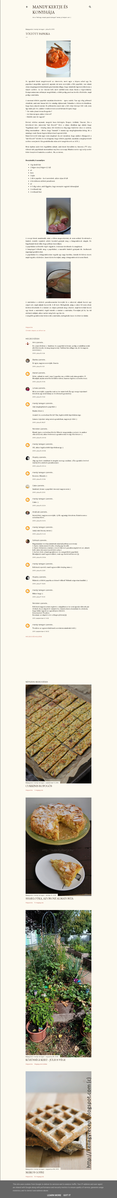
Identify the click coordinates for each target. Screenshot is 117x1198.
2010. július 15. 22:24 (39, 505)
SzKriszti (35, 540)
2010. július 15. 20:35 (39, 451)
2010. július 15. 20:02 (39, 437)
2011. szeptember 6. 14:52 (40, 618)
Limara (35, 388)
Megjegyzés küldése (34, 636)
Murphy (35, 457)
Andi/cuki (36, 512)
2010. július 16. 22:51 (38, 570)
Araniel (35, 373)
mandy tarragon (38, 403)
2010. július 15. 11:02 (38, 397)
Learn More (54, 1195)
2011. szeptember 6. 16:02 (40, 631)
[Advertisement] (58, 659)
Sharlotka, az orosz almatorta (49, 898)
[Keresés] (90, 6)
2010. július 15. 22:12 (38, 492)
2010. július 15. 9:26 (38, 353)
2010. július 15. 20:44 (39, 466)
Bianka (35, 360)
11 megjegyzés (38, 903)
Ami (34, 342)
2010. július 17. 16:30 (38, 584)
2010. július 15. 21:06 (38, 479)
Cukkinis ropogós (39, 786)
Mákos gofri (35, 1172)
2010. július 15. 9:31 (38, 366)
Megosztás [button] (29, 327)
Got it (67, 1195)
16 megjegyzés (39, 1176)
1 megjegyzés (38, 790)
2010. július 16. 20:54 (39, 557)
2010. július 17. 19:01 (38, 597)
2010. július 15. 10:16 (38, 382)
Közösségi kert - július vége (46, 1060)
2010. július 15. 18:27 (38, 422)
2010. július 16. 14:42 (39, 534)
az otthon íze (41, 330)
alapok (33, 330)
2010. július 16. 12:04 (39, 521)
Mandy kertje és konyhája (50, 9)
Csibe (34, 486)
